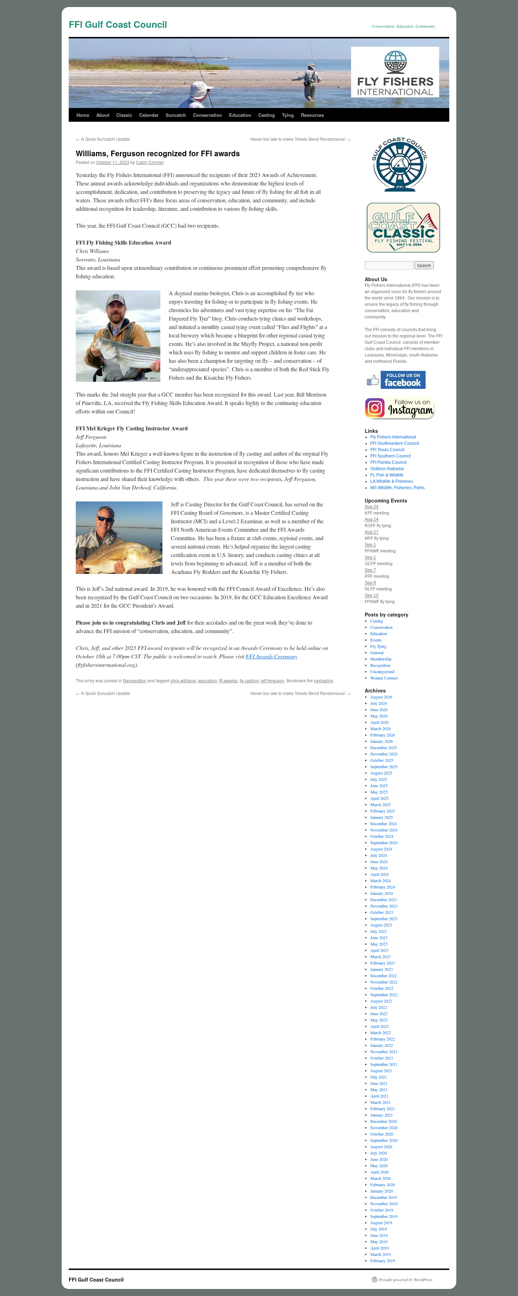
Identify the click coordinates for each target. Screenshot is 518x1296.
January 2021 (381, 1115)
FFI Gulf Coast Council (118, 24)
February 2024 (382, 887)
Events (376, 640)
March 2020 (380, 1178)
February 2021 (382, 1108)
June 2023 (379, 937)
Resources (312, 115)
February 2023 (382, 963)
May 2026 (379, 716)
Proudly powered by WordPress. (406, 1279)
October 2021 (381, 1058)
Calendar (149, 115)
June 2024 (379, 861)
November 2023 (383, 906)
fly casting (249, 680)
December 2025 (383, 747)
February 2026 (382, 735)
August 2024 (381, 849)
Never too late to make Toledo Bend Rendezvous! (301, 139)
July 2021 (378, 1077)
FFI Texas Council (387, 449)
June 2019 (379, 1235)
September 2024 (383, 842)
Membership (380, 659)
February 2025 (382, 811)
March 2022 (380, 1032)
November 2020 (383, 1127)
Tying (288, 115)
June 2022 (379, 1013)
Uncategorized (382, 671)
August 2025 (381, 773)
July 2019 (378, 1229)
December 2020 (383, 1121)
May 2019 (379, 1241)
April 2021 (379, 1096)
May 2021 (379, 1089)
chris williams (183, 680)
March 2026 (380, 728)
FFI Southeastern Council (394, 443)
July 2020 (378, 1153)
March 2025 (380, 804)
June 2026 (379, 709)
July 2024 (378, 855)
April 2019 (379, 1248)
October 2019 (381, 1210)
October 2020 (381, 1134)
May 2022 (379, 1020)
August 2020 (381, 1146)
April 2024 (379, 874)
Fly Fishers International (393, 437)
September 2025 (383, 766)
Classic (124, 115)
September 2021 (383, 1064)
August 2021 (381, 1070)
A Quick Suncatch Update (103, 139)
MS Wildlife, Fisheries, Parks (397, 487)
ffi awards (228, 680)
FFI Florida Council (388, 462)
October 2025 (381, 760)
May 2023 (379, 944)
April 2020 (379, 1172)
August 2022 (381, 1001)
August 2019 (381, 1222)
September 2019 (383, 1216)
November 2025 (383, 754)
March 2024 (380, 880)
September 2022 (383, 994)
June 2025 (379, 785)
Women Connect (384, 678)
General (376, 652)
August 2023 (381, 925)
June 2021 (379, 1083)
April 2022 (379, 1026)
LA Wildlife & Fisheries (391, 481)
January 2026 (381, 741)
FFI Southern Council (390, 456)
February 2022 (382, 1039)
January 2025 (381, 817)
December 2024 (383, 823)
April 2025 (379, 798)
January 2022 (381, 1045)
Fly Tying (378, 646)
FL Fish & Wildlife (386, 475)
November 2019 (383, 1203)
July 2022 (378, 1007)
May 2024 (379, 868)
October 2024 (381, 836)
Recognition (134, 680)
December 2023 (383, 899)
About (102, 115)
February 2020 (382, 1184)
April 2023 (379, 950)
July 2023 (378, 931)
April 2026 (379, 722)
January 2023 (381, 969)
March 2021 (380, 1102)
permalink (323, 680)
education (207, 680)
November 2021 (383, 1051)
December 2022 (383, 975)
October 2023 (381, 912)
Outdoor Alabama (387, 468)
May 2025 (379, 792)
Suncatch (176, 115)
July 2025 (378, 779)
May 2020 (379, 1165)
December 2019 (383, 1197)
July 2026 (378, 703)
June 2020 (379, 1159)
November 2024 (383, 830)
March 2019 (380, 1254)
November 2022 (383, 982)
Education (240, 115)
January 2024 (381, 893)
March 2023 (380, 956)
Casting (266, 115)
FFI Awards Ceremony (271, 656)
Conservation (207, 115)
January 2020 (381, 1191)
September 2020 (383, 1140)
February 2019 (382, 1260)
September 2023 (383, 918)
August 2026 (381, 697)
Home (82, 115)
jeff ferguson (272, 680)
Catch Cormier (150, 162)
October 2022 (381, 988)
